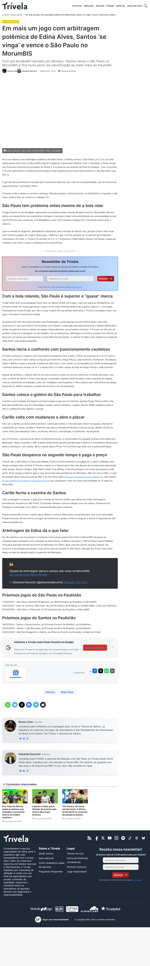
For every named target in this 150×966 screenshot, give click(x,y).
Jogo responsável (77, 871)
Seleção (100, 6)
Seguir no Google (95, 647)
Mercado (89, 6)
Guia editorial (46, 858)
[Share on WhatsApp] (106, 670)
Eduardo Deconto (30, 754)
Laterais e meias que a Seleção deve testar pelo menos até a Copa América (44, 810)
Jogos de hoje (134, 6)
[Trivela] (14, 5)
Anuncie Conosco (76, 866)
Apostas (120, 6)
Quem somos (46, 853)
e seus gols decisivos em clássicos (84, 476)
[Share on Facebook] (94, 670)
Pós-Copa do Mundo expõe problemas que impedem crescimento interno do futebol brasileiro (13, 812)
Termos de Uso (76, 287)
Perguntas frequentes (51, 871)
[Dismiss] (112, 647)
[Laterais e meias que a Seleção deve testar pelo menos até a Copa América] (45, 796)
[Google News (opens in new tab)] (15, 674)
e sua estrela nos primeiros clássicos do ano (26, 480)
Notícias (77, 6)
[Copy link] (112, 670)
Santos (51, 692)
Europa (110, 6)
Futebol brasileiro (17, 15)
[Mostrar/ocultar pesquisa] (145, 6)
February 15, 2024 (76, 582)
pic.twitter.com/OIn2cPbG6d (28, 575)
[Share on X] (100, 670)
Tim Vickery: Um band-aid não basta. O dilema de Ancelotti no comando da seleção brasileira (74, 810)
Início (6, 15)
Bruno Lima (26, 721)
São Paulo (68, 692)
